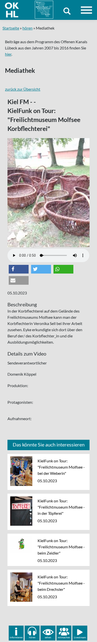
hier (8, 54)
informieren (16, 637)
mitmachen (64, 637)
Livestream (80, 637)
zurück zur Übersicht (22, 89)
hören (27, 28)
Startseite (10, 28)
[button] (19, 269)
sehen (48, 637)
